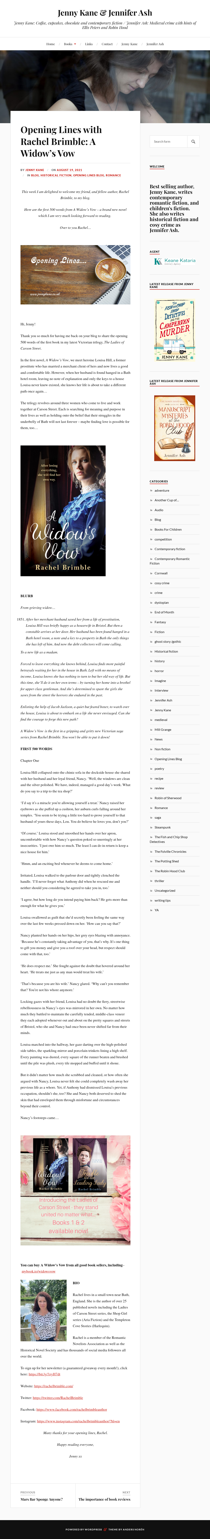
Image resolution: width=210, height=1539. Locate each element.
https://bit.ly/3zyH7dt (44, 1373)
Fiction (159, 632)
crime (158, 592)
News (159, 739)
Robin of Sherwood (168, 798)
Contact (107, 44)
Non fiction (162, 749)
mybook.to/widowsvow (39, 1271)
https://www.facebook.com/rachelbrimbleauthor (72, 1409)
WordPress (93, 1529)
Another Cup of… (167, 500)
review (159, 788)
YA (157, 910)
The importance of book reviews (104, 1499)
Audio (159, 510)
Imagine (160, 681)
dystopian (162, 602)
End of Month (164, 612)
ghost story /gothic (168, 641)
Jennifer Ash (155, 44)
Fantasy (160, 622)
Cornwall (161, 573)
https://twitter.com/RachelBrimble (58, 1397)
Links (89, 44)
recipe (159, 778)
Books (68, 44)
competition (163, 539)
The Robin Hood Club (170, 871)
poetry (159, 768)
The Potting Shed (167, 861)
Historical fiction (56, 175)
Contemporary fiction (170, 549)
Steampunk (163, 827)
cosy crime (162, 583)
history (160, 661)
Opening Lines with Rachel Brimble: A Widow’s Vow (61, 141)
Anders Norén (133, 1529)
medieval (161, 720)
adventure (162, 490)
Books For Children (168, 529)
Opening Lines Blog (88, 175)
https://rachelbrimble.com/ (53, 1385)
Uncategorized (165, 890)
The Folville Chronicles (170, 851)
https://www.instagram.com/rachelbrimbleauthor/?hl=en (78, 1420)
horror (159, 671)
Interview (161, 690)
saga (158, 817)
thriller (159, 881)
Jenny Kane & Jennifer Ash (105, 12)
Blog (35, 175)
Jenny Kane (130, 44)
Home (50, 44)
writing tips (163, 900)
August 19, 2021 (69, 170)
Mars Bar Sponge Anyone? (42, 1499)
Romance (113, 175)
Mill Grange (163, 729)
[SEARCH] (193, 141)
